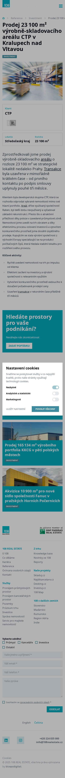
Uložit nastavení (15, 409)
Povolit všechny (45, 409)
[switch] (55, 387)
